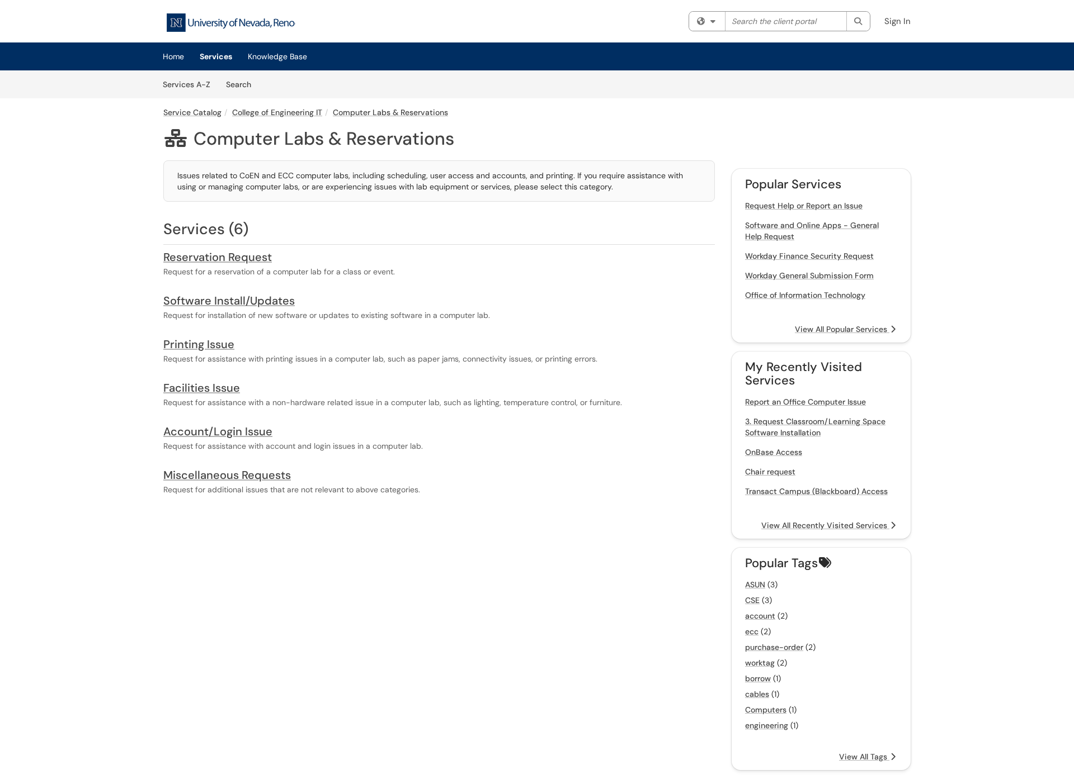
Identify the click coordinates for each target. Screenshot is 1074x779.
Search (242, 84)
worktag (760, 663)
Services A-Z (186, 84)
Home (173, 56)
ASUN (755, 585)
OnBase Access (773, 452)
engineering (766, 725)
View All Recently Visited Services (825, 525)
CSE (752, 600)
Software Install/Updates (229, 300)
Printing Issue (198, 344)
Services (216, 56)
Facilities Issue (201, 388)
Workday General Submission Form (809, 275)
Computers (765, 710)
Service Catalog (192, 112)
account (760, 616)
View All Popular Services (842, 329)
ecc (752, 631)
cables (757, 694)
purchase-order (774, 647)
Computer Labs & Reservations (390, 112)
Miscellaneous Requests (227, 475)
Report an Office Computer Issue (805, 402)
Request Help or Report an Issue (804, 206)
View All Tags (864, 757)
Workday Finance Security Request (809, 256)
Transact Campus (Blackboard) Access (816, 491)
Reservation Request (217, 257)
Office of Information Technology (805, 295)
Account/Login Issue (217, 431)
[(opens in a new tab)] (230, 22)
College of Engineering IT (277, 112)
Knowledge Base (277, 56)
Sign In (897, 21)
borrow (758, 678)
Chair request (770, 472)
